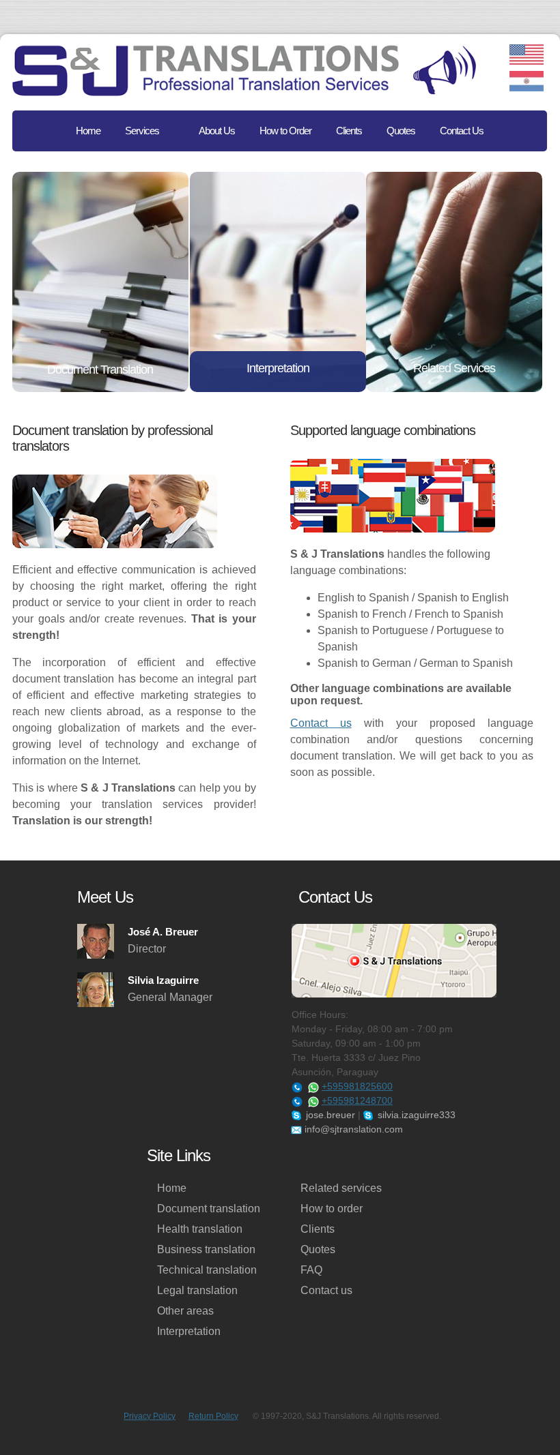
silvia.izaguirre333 (415, 1114)
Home (171, 1188)
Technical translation (207, 1270)
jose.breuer (329, 1114)
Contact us (321, 723)
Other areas (185, 1311)
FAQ (311, 1270)
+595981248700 (357, 1100)
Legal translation (197, 1290)
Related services (341, 1188)
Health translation (199, 1229)
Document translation (208, 1208)
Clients (317, 1229)
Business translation (206, 1249)
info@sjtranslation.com (352, 1129)
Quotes (317, 1249)
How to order (331, 1208)
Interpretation (189, 1331)
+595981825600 (357, 1086)
